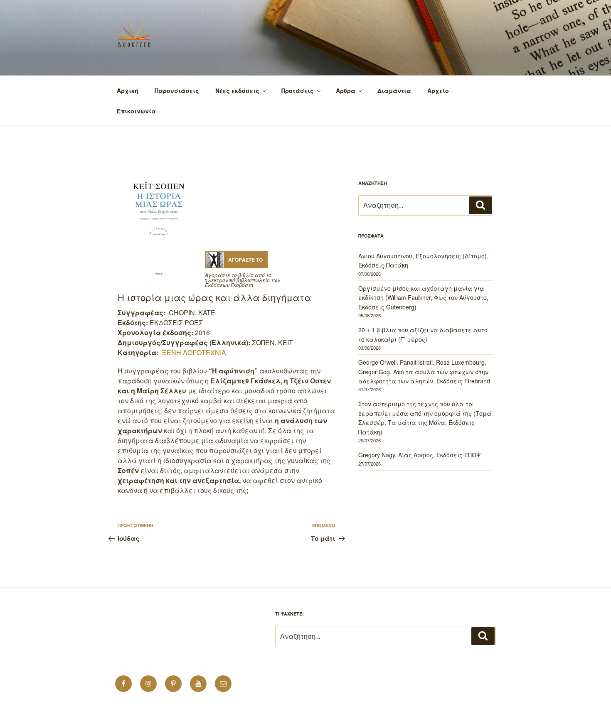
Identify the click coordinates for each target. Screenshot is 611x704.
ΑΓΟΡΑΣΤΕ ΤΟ (245, 259)
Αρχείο (438, 90)
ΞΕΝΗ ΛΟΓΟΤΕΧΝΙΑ (194, 352)
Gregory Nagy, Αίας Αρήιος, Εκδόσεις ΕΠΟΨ (419, 455)
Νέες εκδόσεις (237, 90)
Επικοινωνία (136, 111)
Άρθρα (345, 90)
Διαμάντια (394, 90)
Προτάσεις (297, 90)
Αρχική (127, 90)
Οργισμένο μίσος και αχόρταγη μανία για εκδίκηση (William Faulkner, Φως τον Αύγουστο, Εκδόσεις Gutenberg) (423, 297)
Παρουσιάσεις (177, 90)
